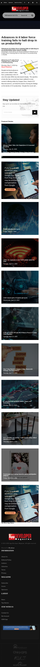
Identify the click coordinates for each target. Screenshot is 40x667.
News (3, 599)
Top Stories (5, 603)
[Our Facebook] (25, 2)
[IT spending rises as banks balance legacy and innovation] (20, 394)
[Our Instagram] (33, 2)
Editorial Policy (6, 560)
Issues (3, 586)
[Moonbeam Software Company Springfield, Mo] (20, 646)
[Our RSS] (37, 2)
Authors (4, 563)
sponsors (11, 2)
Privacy (3, 573)
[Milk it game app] (20, 658)
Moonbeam (11, 548)
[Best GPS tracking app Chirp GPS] (20, 652)
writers (5, 2)
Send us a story (18, 2)
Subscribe (4, 583)
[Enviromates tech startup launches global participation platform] (20, 465)
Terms (3, 570)
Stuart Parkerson (6, 67)
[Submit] (32, 15)
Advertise (4, 566)
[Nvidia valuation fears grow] (20, 218)
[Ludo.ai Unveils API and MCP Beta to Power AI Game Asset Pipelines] (20, 323)
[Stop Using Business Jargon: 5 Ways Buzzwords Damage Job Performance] (20, 360)
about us (4, 556)
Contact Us (5, 613)
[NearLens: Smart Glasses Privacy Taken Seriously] (19, 157)
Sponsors (4, 589)
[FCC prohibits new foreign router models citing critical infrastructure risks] (20, 428)
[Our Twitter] (29, 2)
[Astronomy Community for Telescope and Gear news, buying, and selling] (20, 664)
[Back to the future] (1, 2)
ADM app (4, 619)
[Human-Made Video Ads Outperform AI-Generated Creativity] (20, 138)
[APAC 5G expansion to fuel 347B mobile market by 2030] (20, 252)
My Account (5, 616)
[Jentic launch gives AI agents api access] (20, 287)
